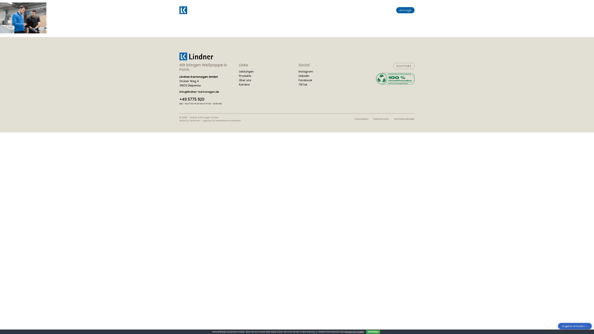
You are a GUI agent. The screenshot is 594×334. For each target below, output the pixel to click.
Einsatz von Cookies (354, 331)
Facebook (305, 80)
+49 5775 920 (191, 99)
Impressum (361, 119)
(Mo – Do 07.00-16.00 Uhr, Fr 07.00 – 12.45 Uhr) (200, 103)
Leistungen (282, 10)
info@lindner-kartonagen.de (199, 92)
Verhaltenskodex (404, 119)
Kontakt (386, 10)
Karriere (353, 10)
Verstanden (373, 332)
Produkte (300, 10)
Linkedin (304, 76)
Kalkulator (370, 10)
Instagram (306, 71)
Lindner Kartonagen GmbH (198, 77)
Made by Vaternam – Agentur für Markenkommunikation (210, 120)
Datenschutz (381, 119)
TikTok (303, 84)
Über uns (338, 10)
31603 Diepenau (190, 85)
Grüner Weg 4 (189, 81)
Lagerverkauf (319, 10)
